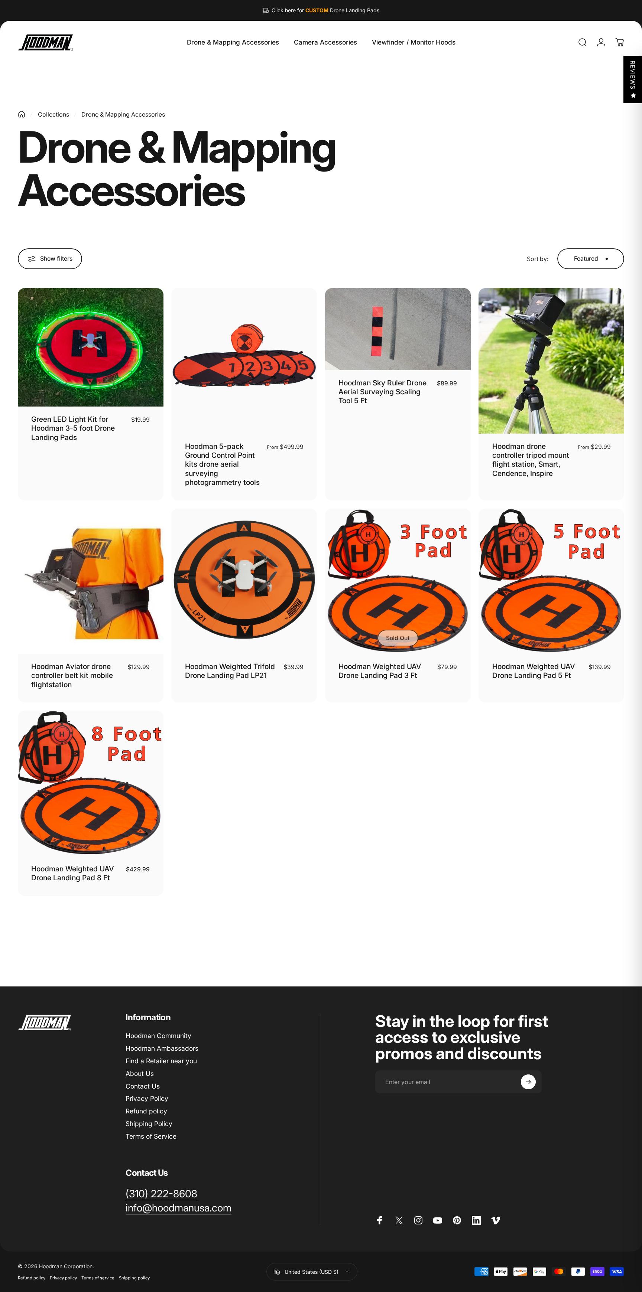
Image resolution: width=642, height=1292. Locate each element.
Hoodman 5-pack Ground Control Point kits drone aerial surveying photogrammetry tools (222, 464)
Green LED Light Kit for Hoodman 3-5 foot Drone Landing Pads (73, 428)
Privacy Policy (147, 1098)
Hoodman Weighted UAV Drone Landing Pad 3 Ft (379, 671)
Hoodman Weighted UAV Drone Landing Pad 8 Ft (72, 873)
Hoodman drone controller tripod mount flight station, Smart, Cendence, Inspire (530, 460)
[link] (161, 1194)
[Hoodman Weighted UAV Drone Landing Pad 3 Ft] (398, 581)
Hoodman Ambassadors (162, 1048)
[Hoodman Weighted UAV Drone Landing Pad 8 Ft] (90, 783)
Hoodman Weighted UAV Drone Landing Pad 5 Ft (533, 671)
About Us (140, 1073)
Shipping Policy (149, 1124)
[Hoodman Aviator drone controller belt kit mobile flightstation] (90, 581)
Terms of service (97, 1277)
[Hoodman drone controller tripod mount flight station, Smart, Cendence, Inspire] (551, 361)
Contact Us (143, 1086)
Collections (53, 114)
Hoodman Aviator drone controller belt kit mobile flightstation (72, 675)
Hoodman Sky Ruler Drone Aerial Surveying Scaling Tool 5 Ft (382, 391)
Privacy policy (63, 1277)
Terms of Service (151, 1136)
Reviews (632, 75)
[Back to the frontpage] (21, 114)
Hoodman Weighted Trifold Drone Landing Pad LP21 (230, 671)
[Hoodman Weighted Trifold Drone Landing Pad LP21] (244, 581)
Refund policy (146, 1111)
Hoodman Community (158, 1036)
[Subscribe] (528, 1081)
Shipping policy (134, 1277)
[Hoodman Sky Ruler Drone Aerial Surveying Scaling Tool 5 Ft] (398, 329)
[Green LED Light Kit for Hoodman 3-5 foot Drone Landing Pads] (90, 347)
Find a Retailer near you (161, 1061)
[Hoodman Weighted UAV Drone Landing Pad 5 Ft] (551, 581)
